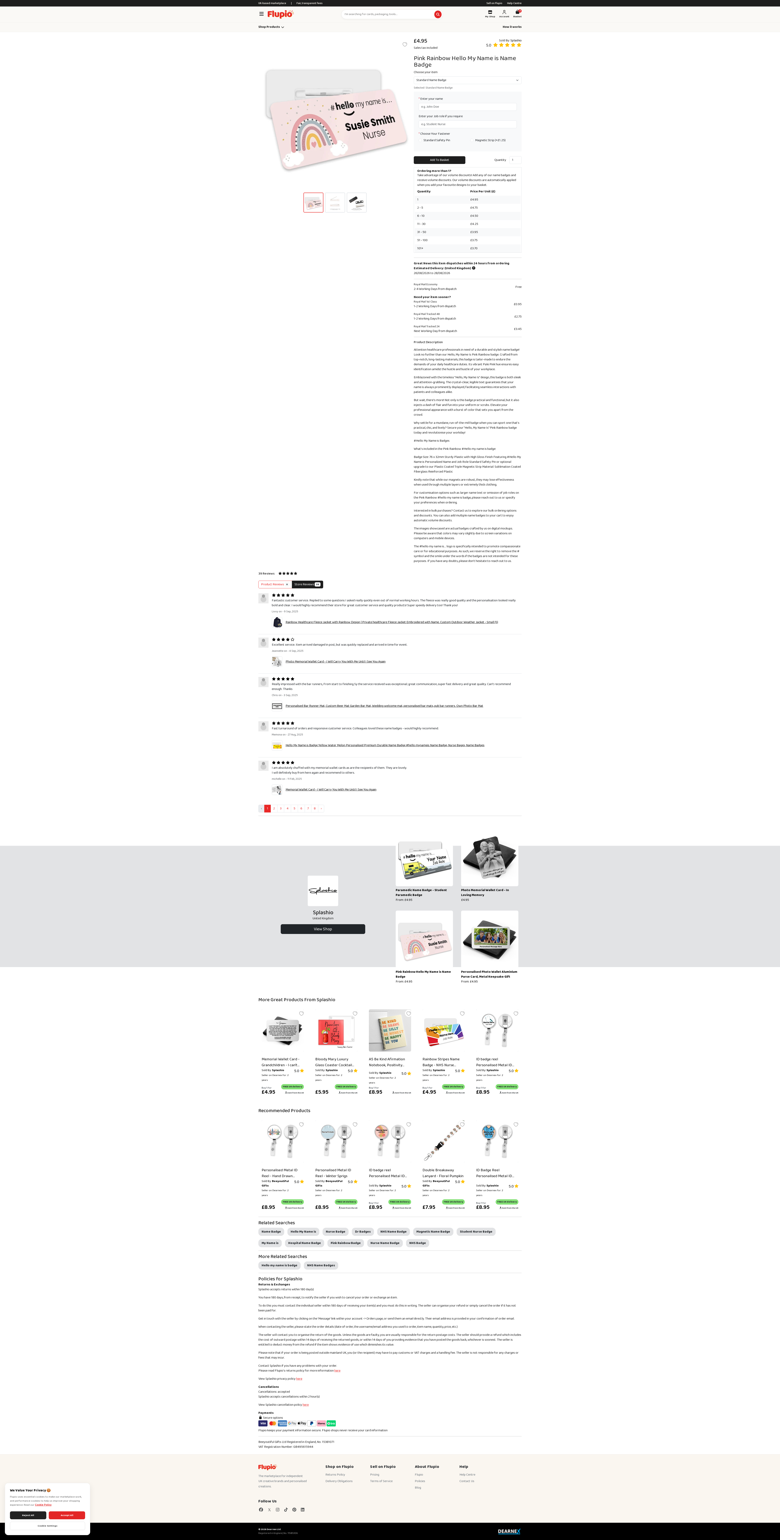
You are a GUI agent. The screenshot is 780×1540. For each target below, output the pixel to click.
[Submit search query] (438, 14)
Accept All (67, 1515)
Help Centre (514, 3)
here (337, 1370)
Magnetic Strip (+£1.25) (490, 140)
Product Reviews (274, 584)
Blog (418, 1487)
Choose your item (426, 72)
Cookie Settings (47, 1526)
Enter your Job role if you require (441, 116)
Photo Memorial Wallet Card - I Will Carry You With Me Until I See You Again (336, 661)
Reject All (28, 1515)
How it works (512, 27)
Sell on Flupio (494, 3)
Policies (420, 1481)
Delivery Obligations (339, 1481)
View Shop (323, 929)
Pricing (374, 1474)
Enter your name (431, 99)
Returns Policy (335, 1474)
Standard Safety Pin (437, 140)
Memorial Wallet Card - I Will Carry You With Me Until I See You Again (331, 789)
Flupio (419, 1474)
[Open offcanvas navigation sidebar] (261, 14)
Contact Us (466, 1481)
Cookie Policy (43, 1505)
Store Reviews (307, 584)
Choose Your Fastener (434, 133)
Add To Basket (439, 160)
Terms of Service (381, 1481)
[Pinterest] (294, 1510)
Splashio (516, 40)
